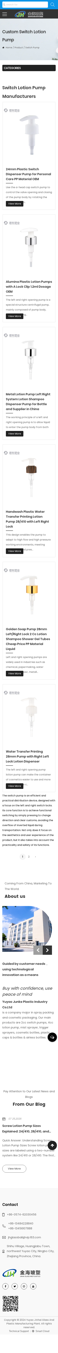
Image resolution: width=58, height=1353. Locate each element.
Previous (38, 950)
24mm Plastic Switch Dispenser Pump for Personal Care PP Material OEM (28, 174)
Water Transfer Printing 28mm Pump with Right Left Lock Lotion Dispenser (27, 756)
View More (14, 203)
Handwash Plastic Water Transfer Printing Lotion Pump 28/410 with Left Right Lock (27, 519)
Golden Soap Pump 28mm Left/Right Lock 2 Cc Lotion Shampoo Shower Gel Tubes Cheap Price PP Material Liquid (28, 639)
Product (19, 47)
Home (9, 47)
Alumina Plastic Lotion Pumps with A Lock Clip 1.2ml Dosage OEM (29, 287)
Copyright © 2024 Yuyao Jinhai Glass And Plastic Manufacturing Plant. (29, 1321)
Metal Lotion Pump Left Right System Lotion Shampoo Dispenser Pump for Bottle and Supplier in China (28, 401)
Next (47, 950)
